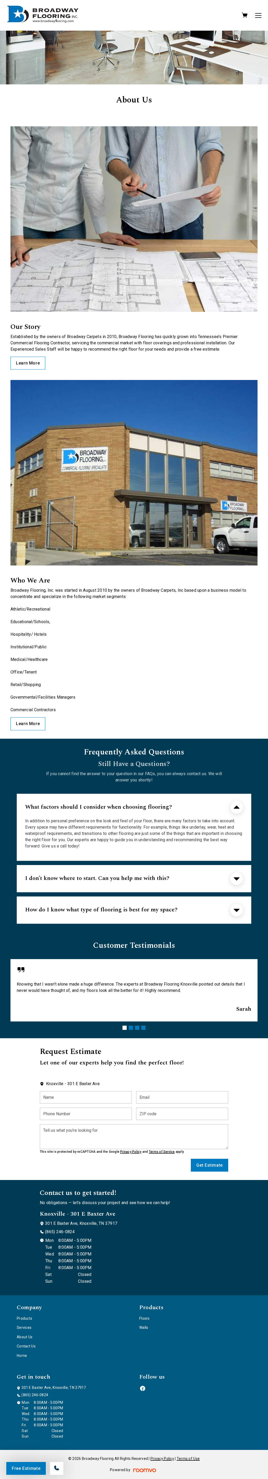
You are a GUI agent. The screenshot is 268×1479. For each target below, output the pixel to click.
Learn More (28, 363)
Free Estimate (26, 1468)
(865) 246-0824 (60, 1231)
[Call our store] (56, 1468)
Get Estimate (209, 1165)
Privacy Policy (130, 1152)
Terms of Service (162, 1152)
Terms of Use (188, 1458)
